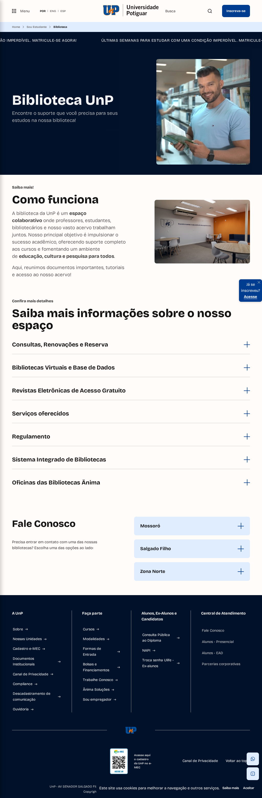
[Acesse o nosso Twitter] (39, 761)
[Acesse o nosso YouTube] (47, 761)
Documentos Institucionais (24, 661)
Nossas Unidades (27, 639)
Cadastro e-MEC (26, 648)
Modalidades (94, 639)
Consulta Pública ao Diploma (156, 638)
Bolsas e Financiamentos (96, 667)
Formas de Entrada (92, 651)
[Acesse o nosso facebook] (14, 761)
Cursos (88, 629)
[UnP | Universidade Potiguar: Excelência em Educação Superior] (131, 11)
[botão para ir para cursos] (129, 160)
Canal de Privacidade (30, 674)
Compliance (22, 684)
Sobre (18, 629)
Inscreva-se (236, 11)
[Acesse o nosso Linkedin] (30, 761)
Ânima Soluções (96, 689)
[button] (253, 759)
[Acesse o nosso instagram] (22, 761)
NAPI (146, 650)
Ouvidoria (21, 709)
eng (53, 11)
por (43, 11)
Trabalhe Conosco (98, 680)
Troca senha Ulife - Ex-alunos (158, 663)
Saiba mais (230, 788)
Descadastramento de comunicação (31, 696)
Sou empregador (97, 699)
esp (63, 11)
